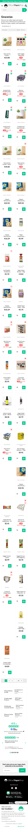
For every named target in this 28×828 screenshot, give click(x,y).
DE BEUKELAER (7, 373)
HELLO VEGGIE (7, 49)
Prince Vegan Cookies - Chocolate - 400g (7, 378)
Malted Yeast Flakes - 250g (21, 306)
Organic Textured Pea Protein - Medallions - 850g (7, 235)
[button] (6, 26)
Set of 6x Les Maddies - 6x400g (7, 342)
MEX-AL (7, 409)
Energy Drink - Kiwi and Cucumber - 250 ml (7, 127)
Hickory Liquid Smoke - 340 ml (7, 414)
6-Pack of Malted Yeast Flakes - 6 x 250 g (7, 592)
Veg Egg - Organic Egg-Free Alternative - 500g (21, 627)
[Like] (3, 64)
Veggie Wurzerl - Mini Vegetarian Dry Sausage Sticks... (21, 556)
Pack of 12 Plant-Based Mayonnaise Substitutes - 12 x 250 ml (21, 520)
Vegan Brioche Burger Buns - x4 (7, 520)
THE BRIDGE (21, 623)
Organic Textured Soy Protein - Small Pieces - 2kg (7, 200)
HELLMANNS (21, 230)
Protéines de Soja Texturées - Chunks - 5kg (21, 127)
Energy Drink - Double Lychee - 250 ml (7, 91)
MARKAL (21, 301)
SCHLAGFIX (21, 409)
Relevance (23, 29)
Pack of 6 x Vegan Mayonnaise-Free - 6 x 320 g (7, 449)
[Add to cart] (10, 63)
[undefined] (23, 731)
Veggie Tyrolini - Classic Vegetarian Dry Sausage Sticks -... (7, 556)
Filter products (5, 29)
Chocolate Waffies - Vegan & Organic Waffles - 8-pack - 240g (21, 378)
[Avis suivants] (25, 743)
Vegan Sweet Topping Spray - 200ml (21, 414)
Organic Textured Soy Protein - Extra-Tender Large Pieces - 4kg (21, 485)
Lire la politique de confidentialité (9, 821)
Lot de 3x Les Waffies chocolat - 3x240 (21, 342)
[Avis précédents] (2, 743)
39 (18, 680)
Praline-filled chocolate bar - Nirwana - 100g (7, 663)
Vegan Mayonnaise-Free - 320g (21, 235)
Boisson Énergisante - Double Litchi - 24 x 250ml (21, 91)
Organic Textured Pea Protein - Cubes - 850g (7, 306)
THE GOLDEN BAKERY (21, 267)
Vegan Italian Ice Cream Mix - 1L (21, 592)
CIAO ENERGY (7, 86)
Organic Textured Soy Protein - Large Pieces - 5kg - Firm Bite (21, 200)
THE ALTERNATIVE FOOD (20, 445)
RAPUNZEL (7, 658)
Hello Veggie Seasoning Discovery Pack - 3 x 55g (21, 54)
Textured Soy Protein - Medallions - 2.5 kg (7, 54)
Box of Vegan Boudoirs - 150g (21, 449)
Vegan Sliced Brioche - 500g (21, 271)
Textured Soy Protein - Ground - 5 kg (21, 163)
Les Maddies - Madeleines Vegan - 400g (7, 271)
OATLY (21, 587)
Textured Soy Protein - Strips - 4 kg (7, 163)
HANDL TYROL (7, 551)
